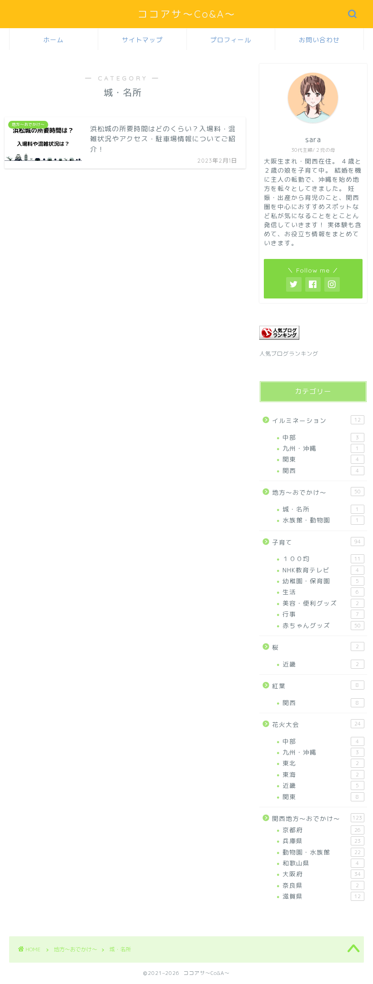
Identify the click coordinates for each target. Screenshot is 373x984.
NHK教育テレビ (320, 570)
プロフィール (230, 40)
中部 (320, 437)
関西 (320, 470)
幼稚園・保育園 (320, 580)
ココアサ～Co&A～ (186, 14)
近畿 (320, 664)
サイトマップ (142, 40)
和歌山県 (320, 863)
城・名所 (320, 509)
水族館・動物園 (320, 520)
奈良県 (320, 885)
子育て (316, 542)
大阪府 (321, 874)
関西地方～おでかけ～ (317, 818)
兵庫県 (321, 840)
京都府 (321, 829)
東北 (320, 763)
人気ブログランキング (288, 354)
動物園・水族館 (321, 852)
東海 (320, 774)
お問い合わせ (319, 40)
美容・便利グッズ (320, 603)
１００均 (321, 558)
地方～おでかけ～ (316, 492)
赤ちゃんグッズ (321, 625)
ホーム (53, 40)
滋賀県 (321, 896)
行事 (320, 614)
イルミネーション (316, 420)
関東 (320, 459)
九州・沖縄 (320, 448)
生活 (320, 591)
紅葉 (315, 685)
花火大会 (316, 724)
